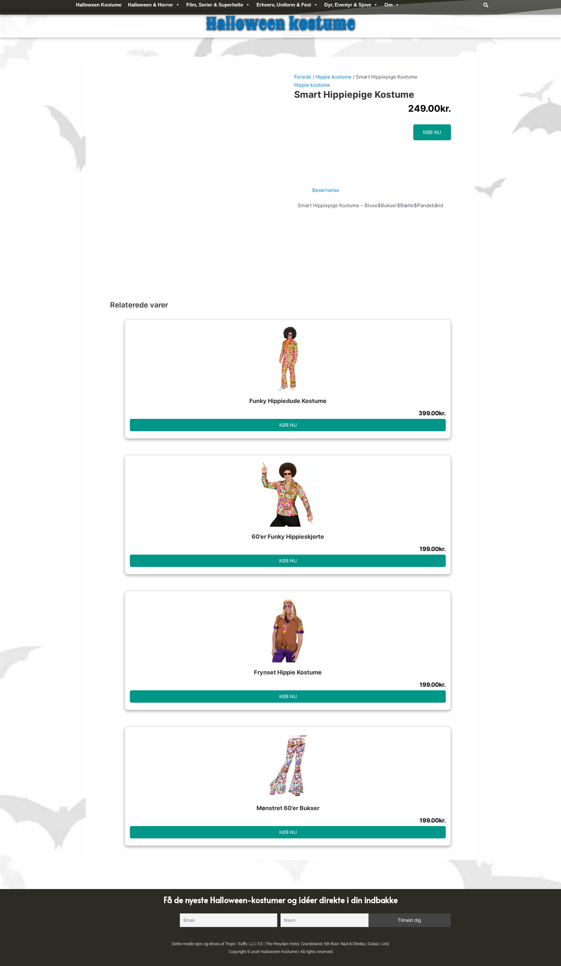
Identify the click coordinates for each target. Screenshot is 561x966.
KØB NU (432, 132)
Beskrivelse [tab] (325, 190)
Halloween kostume (280, 24)
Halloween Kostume (279, 951)
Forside (302, 77)
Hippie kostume (334, 77)
